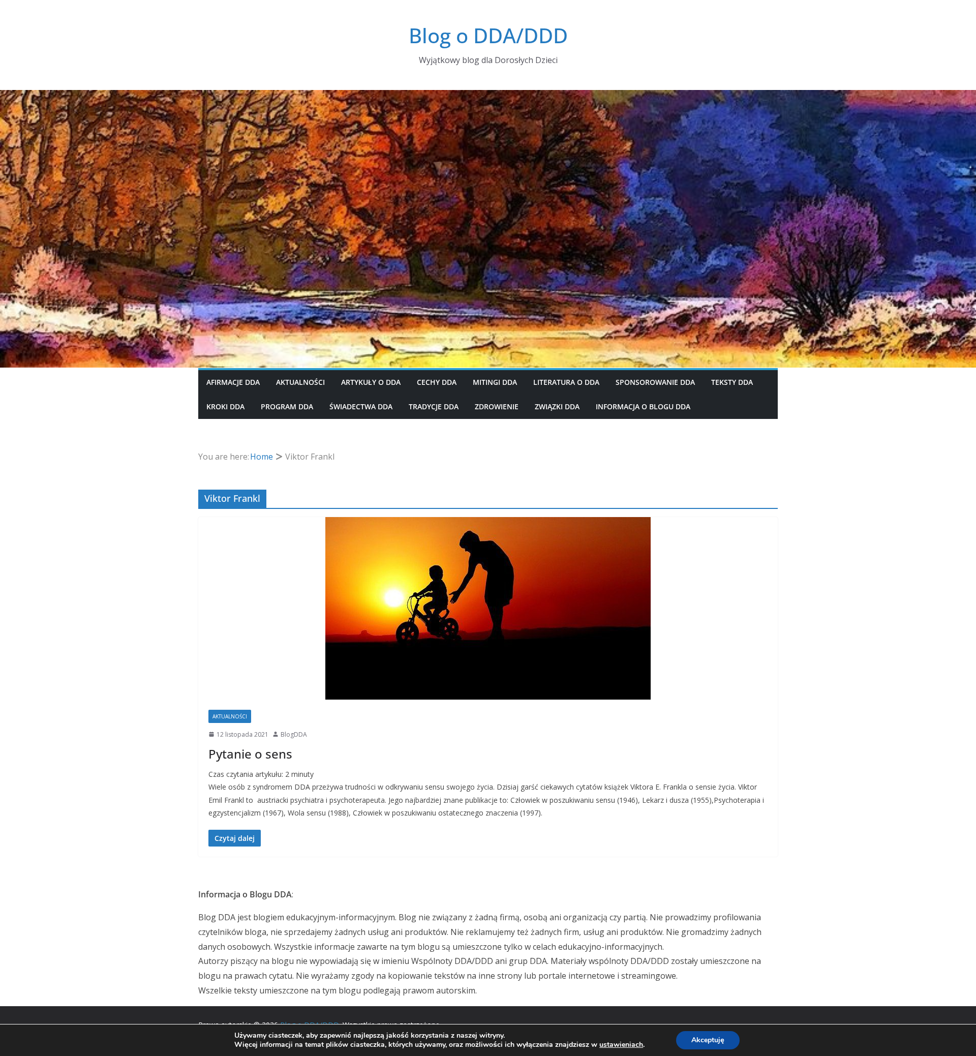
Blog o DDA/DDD (488, 35)
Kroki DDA (225, 406)
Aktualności (300, 382)
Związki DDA (557, 406)
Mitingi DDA (495, 382)
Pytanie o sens (250, 753)
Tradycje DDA (434, 406)
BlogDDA (294, 734)
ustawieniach (621, 1044)
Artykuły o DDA (371, 382)
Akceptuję (707, 1040)
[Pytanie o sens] (488, 608)
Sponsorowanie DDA (655, 382)
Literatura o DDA (566, 382)
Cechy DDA (436, 382)
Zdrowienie (496, 406)
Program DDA (287, 406)
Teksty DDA (732, 382)
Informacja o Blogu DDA (643, 406)
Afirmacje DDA (233, 382)
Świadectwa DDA (360, 406)
